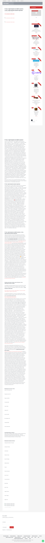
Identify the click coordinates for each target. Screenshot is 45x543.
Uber (32, 83)
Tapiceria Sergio (34, 35)
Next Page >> (33, 121)
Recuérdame (5, 527)
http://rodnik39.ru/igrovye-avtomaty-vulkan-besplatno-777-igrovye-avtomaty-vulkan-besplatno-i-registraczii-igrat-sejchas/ (15, 242)
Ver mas (36, 21)
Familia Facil (33, 58)
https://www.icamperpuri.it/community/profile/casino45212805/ (13, 351)
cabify (33, 70)
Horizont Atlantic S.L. (35, 10)
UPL (32, 107)
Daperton (33, 96)
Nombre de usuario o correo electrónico (7, 517)
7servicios (6, 3)
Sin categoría (9, 507)
